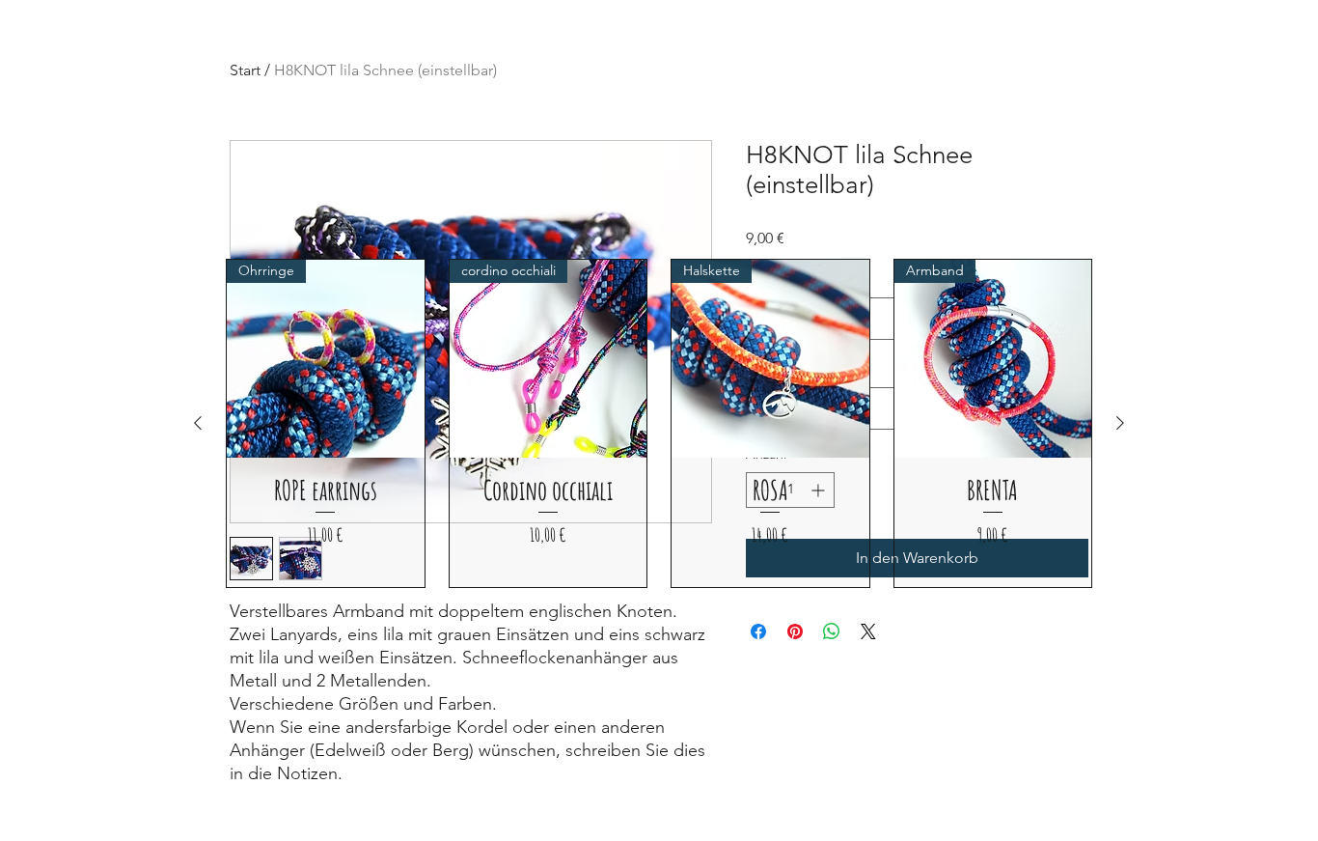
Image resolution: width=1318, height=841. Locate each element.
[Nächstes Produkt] (1120, 423)
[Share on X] (868, 631)
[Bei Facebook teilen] (758, 631)
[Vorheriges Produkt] (197, 423)
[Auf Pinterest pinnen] (795, 631)
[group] (659, 423)
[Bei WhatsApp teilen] (831, 631)
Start (245, 70)
